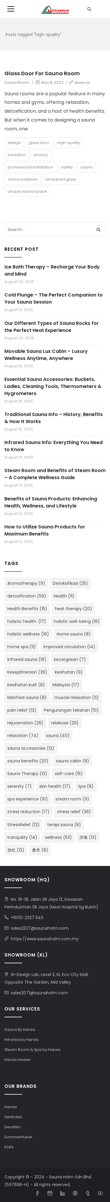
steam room (72, 799)
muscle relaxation (76, 697)
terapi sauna (64, 825)
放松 (15, 850)
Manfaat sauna (27, 697)
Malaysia (66, 685)
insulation (17, 155)
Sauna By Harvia (19, 1029)
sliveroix (82, 82)
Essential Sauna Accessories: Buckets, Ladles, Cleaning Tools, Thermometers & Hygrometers (52, 386)
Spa (86, 786)
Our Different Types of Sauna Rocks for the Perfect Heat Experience (51, 327)
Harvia (10, 1107)
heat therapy (73, 609)
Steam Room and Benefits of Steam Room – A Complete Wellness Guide (55, 474)
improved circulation (69, 647)
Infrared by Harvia (21, 1039)
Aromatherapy (26, 583)
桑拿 (40, 850)
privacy (41, 155)
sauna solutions (23, 179)
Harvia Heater (17, 1059)
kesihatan (69, 672)
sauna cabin (72, 761)
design (14, 142)
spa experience (27, 799)
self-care (69, 774)
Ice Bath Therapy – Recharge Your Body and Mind (52, 270)
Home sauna (74, 634)
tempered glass (60, 179)
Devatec (12, 1127)
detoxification (26, 596)
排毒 (88, 837)
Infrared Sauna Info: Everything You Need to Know (53, 446)
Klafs (8, 1147)
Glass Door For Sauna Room (42, 73)
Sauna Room (16, 82)
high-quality (68, 142)
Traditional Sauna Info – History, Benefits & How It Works (53, 418)
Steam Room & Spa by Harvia (32, 1049)
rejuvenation (25, 723)
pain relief (21, 710)
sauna (87, 167)
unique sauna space (27, 191)
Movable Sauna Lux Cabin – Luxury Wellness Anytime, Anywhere (46, 355)
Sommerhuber (18, 1137)
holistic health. (26, 621)
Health (64, 596)
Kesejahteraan (27, 672)
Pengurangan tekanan (71, 710)
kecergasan (70, 659)
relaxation (22, 735)
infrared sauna (26, 659)
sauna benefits (27, 761)
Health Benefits (27, 609)
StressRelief (23, 825)
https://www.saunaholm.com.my (45, 939)
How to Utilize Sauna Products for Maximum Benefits (44, 530)
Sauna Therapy (27, 774)
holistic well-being (77, 621)
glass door (39, 142)
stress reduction (28, 812)
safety (67, 167)
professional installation (30, 167)
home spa (21, 647)
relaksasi (65, 723)
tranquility (22, 837)
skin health (54, 786)
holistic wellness (28, 634)
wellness (58, 837)
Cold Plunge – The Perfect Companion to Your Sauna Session (53, 298)
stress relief (74, 812)
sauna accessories (30, 748)
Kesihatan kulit (26, 685)
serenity (19, 786)
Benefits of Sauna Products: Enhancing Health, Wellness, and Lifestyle (50, 502)
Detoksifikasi (70, 583)
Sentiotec (13, 1117)
